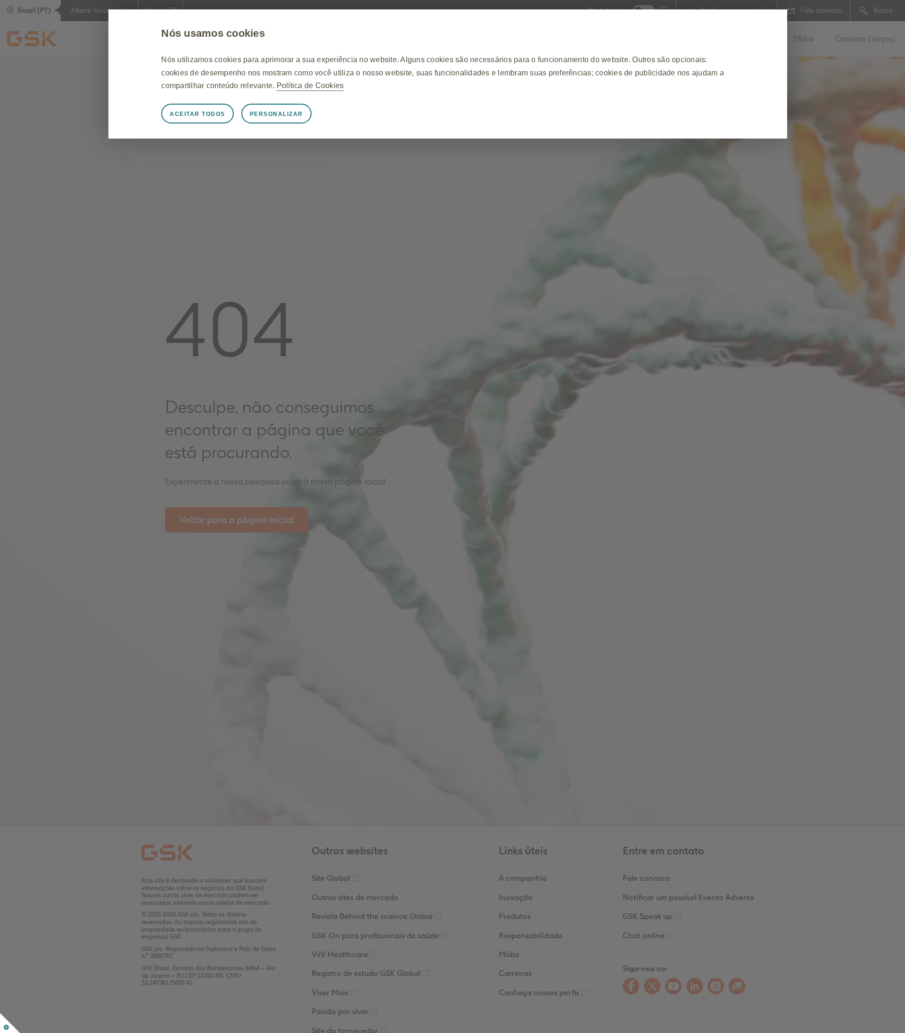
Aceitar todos (197, 114)
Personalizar (276, 114)
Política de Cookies (310, 86)
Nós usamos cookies (213, 33)
